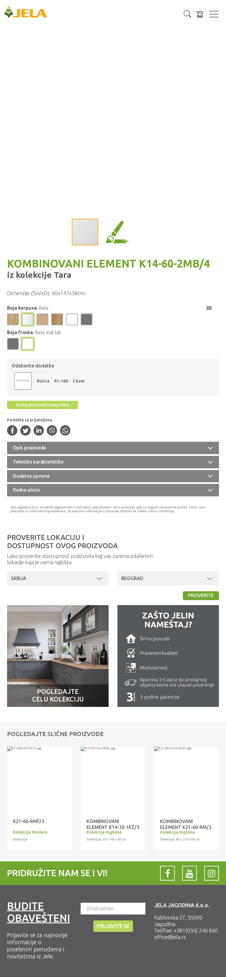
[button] (187, 13)
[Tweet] (26, 431)
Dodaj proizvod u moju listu (42, 405)
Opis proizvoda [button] (29, 447)
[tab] (113, 448)
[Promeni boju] (23, 381)
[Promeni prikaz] (209, 308)
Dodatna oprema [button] (31, 476)
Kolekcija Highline (104, 832)
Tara (62, 274)
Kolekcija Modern (30, 832)
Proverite (201, 595)
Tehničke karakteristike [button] (38, 461)
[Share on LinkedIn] (39, 431)
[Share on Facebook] (12, 431)
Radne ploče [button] (26, 489)
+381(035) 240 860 (196, 930)
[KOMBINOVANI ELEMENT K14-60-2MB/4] (39, 748)
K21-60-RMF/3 (28, 821)
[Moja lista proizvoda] (199, 14)
